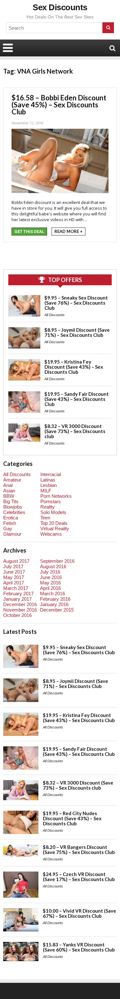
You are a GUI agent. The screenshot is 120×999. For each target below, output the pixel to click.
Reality (47, 507)
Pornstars (50, 501)
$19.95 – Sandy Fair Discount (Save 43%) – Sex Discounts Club (76, 399)
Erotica (10, 517)
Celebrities (14, 512)
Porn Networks (56, 496)
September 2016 (57, 561)
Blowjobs (12, 507)
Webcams (51, 534)
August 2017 (16, 561)
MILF (45, 490)
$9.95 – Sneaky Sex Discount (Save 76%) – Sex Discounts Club (76, 303)
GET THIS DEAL (29, 231)
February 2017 (18, 593)
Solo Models (53, 512)
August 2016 (53, 566)
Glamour (12, 534)
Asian (9, 490)
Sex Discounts (60, 7)
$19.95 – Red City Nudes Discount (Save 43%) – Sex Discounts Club (72, 818)
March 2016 (52, 593)
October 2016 (17, 615)
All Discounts (54, 315)
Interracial (50, 474)
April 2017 (13, 582)
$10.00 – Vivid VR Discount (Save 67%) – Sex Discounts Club (79, 913)
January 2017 (17, 599)
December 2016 (20, 604)
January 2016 (54, 604)
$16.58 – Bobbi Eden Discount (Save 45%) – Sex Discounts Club (59, 104)
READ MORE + (68, 231)
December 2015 (57, 609)
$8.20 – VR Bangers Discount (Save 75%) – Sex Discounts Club (79, 849)
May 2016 (50, 582)
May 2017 (13, 577)
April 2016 (50, 588)
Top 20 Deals (54, 523)
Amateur (12, 479)
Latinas (47, 479)
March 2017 (15, 588)
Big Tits (11, 501)
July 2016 (50, 572)
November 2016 (20, 609)
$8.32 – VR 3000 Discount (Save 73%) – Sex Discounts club (74, 431)
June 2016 (51, 577)
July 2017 (13, 566)
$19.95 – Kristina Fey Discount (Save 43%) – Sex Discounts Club (73, 367)
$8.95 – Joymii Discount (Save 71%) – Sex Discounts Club (77, 332)
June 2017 (14, 572)
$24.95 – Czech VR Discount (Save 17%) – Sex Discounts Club (79, 876)
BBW (8, 496)
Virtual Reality (54, 528)
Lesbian (48, 485)
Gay (7, 528)
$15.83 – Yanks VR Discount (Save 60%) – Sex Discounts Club (79, 947)
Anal (7, 485)
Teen (45, 517)
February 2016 (55, 599)
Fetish (9, 523)
